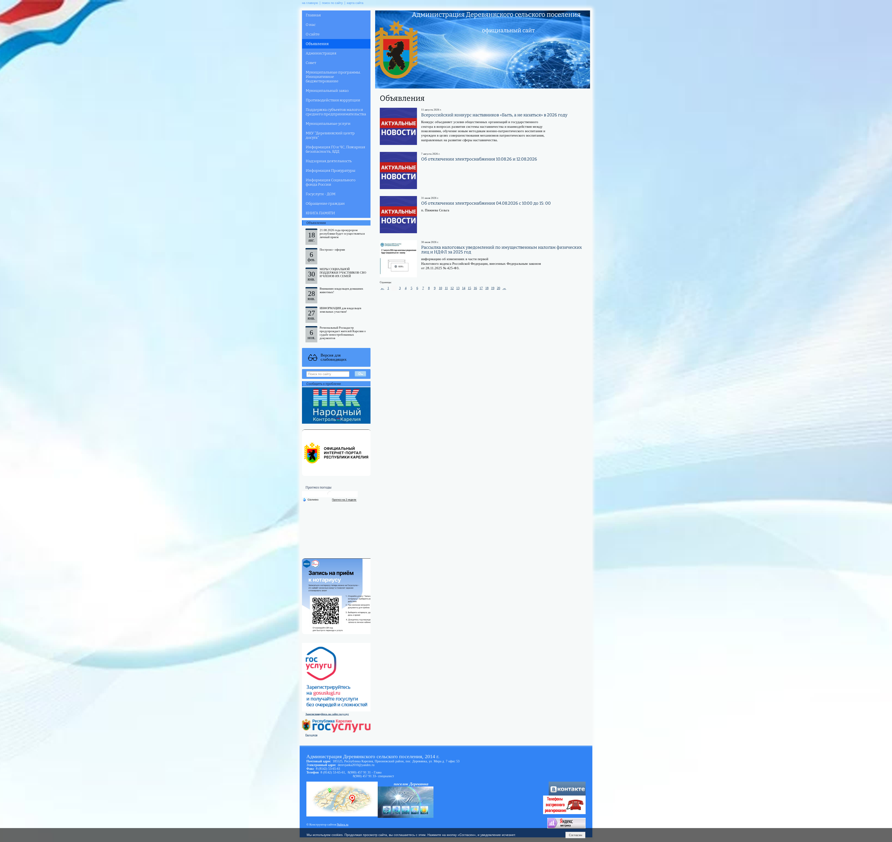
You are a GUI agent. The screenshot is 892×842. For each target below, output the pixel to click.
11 (446, 288)
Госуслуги (311, 735)
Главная (313, 15)
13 (457, 288)
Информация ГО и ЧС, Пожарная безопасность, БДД (335, 149)
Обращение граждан (325, 203)
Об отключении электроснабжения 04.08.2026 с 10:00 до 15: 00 (486, 203)
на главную (310, 3)
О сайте (313, 34)
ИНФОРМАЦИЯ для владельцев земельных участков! (340, 310)
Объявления (317, 44)
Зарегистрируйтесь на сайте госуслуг (327, 714)
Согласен (575, 835)
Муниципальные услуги (328, 123)
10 (440, 288)
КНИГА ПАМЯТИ (320, 213)
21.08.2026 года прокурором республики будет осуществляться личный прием (342, 234)
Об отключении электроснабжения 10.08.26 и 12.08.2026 (479, 159)
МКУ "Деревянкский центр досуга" (330, 135)
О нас (311, 25)
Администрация (321, 53)
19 (492, 288)
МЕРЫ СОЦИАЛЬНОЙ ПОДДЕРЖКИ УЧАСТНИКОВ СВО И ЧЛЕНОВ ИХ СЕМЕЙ (343, 273)
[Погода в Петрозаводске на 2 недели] (344, 499)
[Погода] (310, 499)
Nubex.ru (342, 824)
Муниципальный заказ (327, 90)
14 (463, 288)
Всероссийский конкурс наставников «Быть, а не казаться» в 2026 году (494, 115)
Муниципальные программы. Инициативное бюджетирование (333, 76)
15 (469, 288)
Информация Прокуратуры (330, 170)
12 (452, 288)
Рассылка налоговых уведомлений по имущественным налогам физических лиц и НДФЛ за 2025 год (501, 250)
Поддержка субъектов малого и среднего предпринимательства (336, 112)
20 (498, 288)
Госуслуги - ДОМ (320, 194)
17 (481, 288)
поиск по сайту (332, 3)
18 (487, 288)
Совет (311, 63)
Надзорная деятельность (329, 161)
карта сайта (355, 3)
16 (475, 288)
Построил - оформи (332, 249)
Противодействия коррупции (333, 100)
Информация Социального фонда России (330, 182)
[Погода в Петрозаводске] (330, 495)
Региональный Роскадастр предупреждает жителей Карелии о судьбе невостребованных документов (343, 333)
